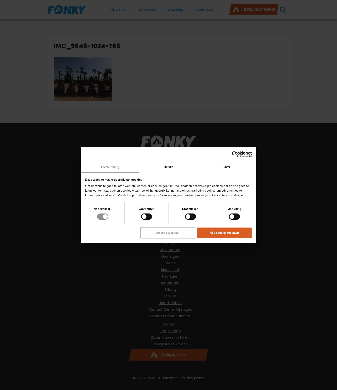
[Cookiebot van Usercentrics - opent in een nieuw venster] (235, 154)
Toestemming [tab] (110, 167)
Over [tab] (227, 167)
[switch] (146, 216)
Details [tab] (168, 167)
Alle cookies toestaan (224, 232)
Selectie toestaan (167, 232)
